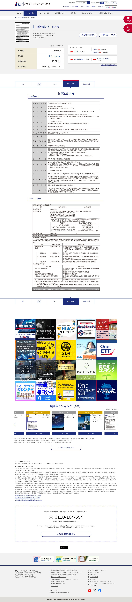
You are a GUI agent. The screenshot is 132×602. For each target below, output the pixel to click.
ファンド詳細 (27, 433)
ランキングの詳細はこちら (66, 447)
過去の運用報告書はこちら (109, 65)
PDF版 (76, 51)
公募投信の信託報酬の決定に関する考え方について (28, 500)
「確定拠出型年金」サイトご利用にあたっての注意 (64, 579)
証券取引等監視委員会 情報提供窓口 (60, 592)
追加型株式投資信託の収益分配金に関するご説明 (28, 495)
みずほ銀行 (93, 574)
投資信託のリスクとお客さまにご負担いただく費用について (66, 572)
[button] (15, 424)
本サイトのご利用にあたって (58, 577)
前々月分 (96, 52)
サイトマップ (101, 6)
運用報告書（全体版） (104, 58)
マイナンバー (54, 590)
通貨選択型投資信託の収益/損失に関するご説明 (27, 498)
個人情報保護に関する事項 (58, 583)
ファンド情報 (21, 17)
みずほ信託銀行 (94, 577)
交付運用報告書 (78, 59)
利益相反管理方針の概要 (57, 581)
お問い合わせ (75, 6)
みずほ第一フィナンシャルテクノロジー (100, 581)
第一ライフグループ (95, 572)
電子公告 (66, 6)
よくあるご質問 (85, 6)
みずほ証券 (93, 579)
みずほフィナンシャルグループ (98, 570)
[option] (27, 423)
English (113, 3)
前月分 (95, 49)
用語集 (93, 6)
